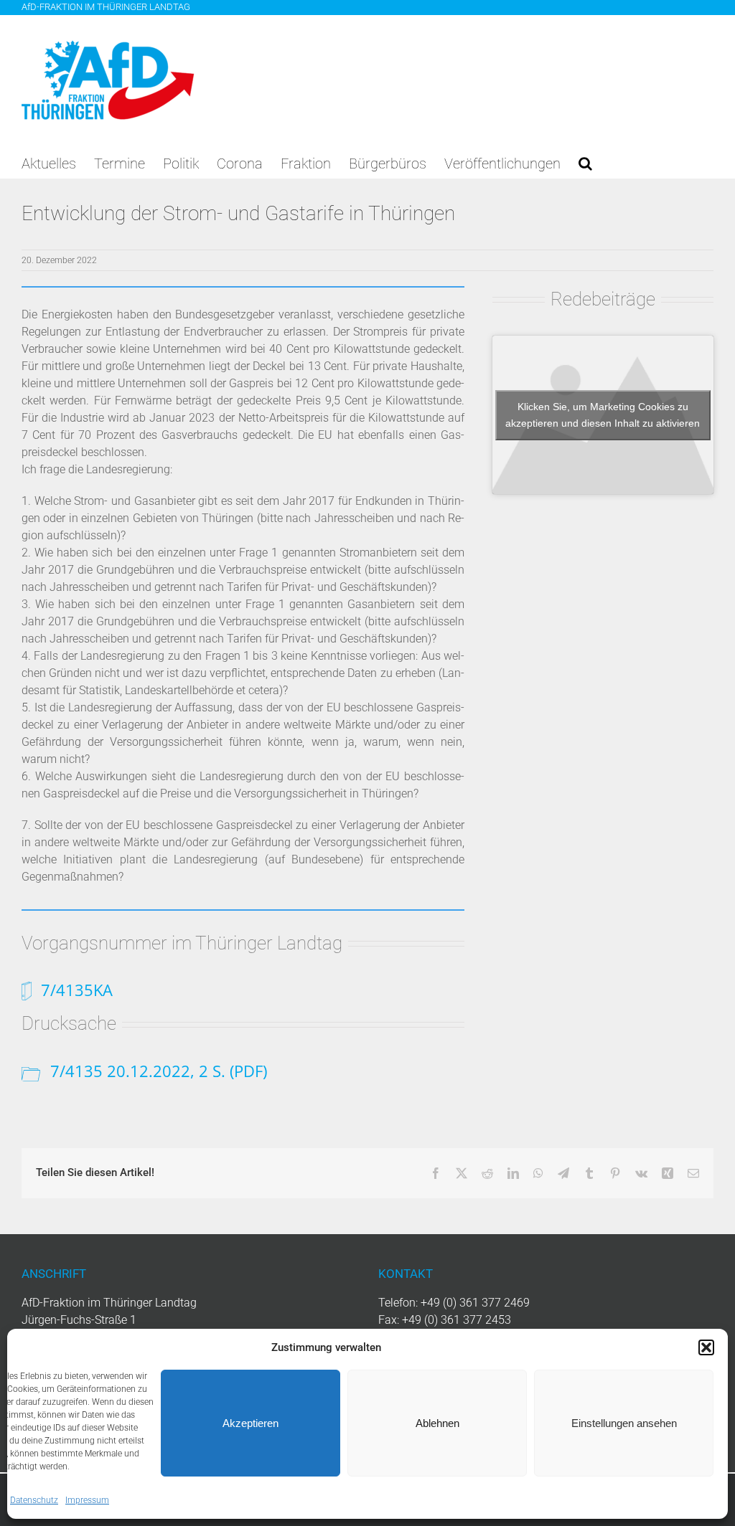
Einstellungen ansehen (624, 1423)
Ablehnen (437, 1423)
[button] (706, 1347)
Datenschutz (34, 1500)
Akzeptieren (250, 1423)
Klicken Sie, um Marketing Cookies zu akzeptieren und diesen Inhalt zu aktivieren (602, 415)
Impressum (87, 1500)
